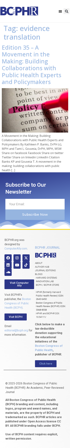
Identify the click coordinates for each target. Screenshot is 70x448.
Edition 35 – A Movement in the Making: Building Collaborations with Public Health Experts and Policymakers (31, 65)
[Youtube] (17, 265)
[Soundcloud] (8, 272)
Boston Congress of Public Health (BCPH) (17, 303)
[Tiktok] (26, 265)
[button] (60, 11)
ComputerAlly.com (15, 248)
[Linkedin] (8, 265)
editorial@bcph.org (16, 330)
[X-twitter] (26, 258)
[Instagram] (17, 258)
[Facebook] (8, 258)
